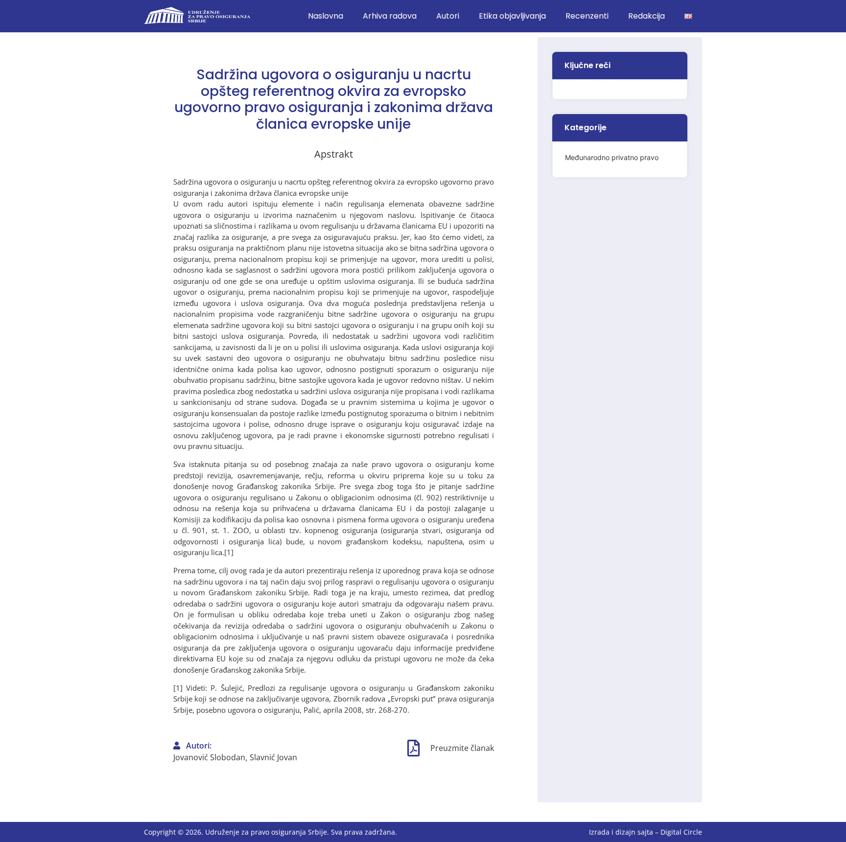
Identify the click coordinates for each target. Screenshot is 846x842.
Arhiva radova (390, 16)
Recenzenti (587, 16)
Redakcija (646, 16)
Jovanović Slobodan (209, 757)
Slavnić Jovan (273, 757)
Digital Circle (681, 832)
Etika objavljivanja (512, 16)
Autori (447, 16)
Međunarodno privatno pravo (611, 157)
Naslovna (325, 16)
